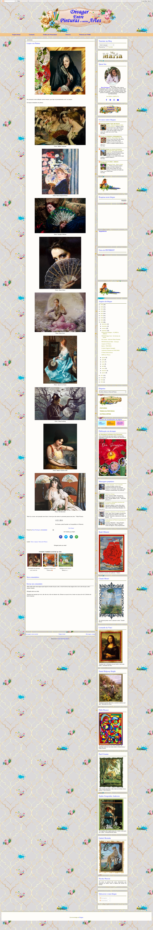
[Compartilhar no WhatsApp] (76, 536)
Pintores (68, 34)
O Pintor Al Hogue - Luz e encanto (114, 484)
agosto (104, 357)
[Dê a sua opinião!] (57, 520)
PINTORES (103, 408)
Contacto (32, 34)
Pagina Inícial (16, 34)
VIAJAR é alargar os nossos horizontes (111, 149)
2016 (102, 377)
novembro (104, 326)
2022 (102, 313)
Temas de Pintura (42, 541)
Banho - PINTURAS (106, 346)
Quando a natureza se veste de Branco (115, 511)
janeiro (104, 372)
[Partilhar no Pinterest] (62, 520)
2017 (102, 375)
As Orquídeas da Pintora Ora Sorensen (110, 434)
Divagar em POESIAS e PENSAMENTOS (111, 136)
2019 (102, 320)
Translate (110, 47)
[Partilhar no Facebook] (60, 520)
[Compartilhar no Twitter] (66, 536)
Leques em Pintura (106, 344)
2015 (102, 379)
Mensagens (104, 898)
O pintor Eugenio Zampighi (108, 348)
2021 (102, 315)
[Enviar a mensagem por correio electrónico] (53, 530)
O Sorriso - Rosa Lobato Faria (114, 137)
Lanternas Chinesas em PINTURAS (110, 350)
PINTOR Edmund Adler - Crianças (110, 341)
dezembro (104, 324)
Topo (149, 927)
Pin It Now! (71, 528)
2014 (102, 382)
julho (103, 359)
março (103, 368)
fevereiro (104, 370)
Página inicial (62, 634)
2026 (102, 304)
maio (103, 364)
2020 (102, 317)
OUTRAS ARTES (105, 414)
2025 (102, 307)
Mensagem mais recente (32, 634)
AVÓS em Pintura (106, 354)
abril (103, 366)
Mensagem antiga (90, 634)
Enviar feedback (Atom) (63, 638)
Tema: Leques (34, 541)
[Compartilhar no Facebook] (60, 536)
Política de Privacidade (50, 34)
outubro (104, 328)
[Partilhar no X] (59, 520)
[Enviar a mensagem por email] (56, 520)
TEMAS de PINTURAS (107, 411)
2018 (102, 322)
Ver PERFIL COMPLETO (112, 96)
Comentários (104, 900)
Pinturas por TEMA (85, 34)
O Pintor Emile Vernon (107, 352)
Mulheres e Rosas (110, 494)
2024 (102, 309)
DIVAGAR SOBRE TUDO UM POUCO (110, 123)
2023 (102, 311)
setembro (104, 330)
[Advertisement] (112, 216)
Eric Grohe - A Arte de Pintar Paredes (111, 339)
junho (103, 361)
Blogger (81, 917)
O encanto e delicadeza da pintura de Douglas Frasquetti (114, 503)
